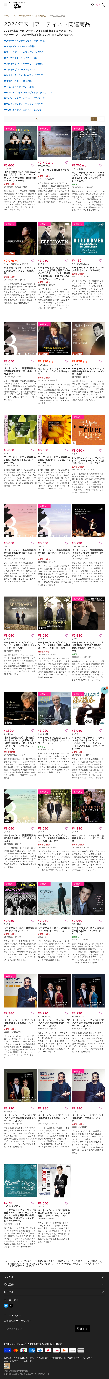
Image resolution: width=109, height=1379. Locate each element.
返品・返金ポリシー (12, 1361)
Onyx (41, 264)
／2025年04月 (19, 280)
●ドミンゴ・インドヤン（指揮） (20, 86)
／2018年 (85, 940)
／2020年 (52, 654)
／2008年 (14, 465)
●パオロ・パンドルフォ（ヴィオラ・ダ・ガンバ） (28, 92)
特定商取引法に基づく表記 (62, 1358)
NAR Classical (80, 263)
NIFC (74, 454)
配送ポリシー (29, 1361)
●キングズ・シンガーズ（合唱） (20, 46)
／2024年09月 (88, 187)
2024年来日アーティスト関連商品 (29, 15)
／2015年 (84, 559)
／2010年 (49, 465)
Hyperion (77, 169)
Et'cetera (44, 166)
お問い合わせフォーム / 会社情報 (34, 1358)
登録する (82, 1328)
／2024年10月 (22, 187)
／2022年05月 (19, 559)
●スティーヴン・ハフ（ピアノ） (20, 69)
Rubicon (43, 734)
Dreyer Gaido (80, 546)
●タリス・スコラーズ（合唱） (19, 81)
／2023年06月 (88, 469)
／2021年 (86, 276)
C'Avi (74, 638)
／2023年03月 (86, 657)
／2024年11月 (51, 380)
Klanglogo (44, 1016)
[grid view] (94, 119)
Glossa (8, 734)
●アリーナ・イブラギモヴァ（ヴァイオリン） (26, 40)
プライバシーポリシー (85, 1358)
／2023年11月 (17, 1032)
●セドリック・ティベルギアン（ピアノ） (24, 75)
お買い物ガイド (10, 1358)
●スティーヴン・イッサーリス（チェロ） (24, 63)
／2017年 (51, 285)
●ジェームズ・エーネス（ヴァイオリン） (24, 52)
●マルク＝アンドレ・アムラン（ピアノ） (24, 104)
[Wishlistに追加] (33, 165)
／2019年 (50, 179)
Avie (6, 453)
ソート (39, 119)
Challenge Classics (16, 264)
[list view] (100, 119)
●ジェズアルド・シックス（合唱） (21, 58)
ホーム (7, 15)
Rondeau (43, 365)
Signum (42, 924)
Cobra (7, 168)
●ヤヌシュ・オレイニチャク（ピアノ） (23, 109)
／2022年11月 (51, 1124)
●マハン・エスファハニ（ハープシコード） (25, 98)
